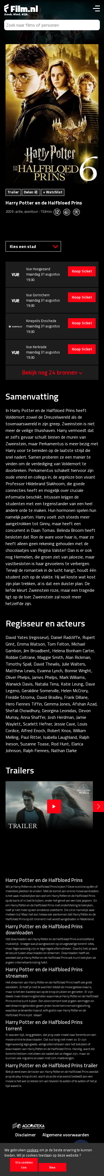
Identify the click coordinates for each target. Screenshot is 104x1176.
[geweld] (68, 211)
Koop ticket (82, 271)
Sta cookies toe (24, 1164)
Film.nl (23, 8)
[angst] (78, 211)
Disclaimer (25, 1134)
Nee (52, 1167)
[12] (58, 211)
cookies (33, 1150)
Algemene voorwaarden (65, 1134)
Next (98, 806)
